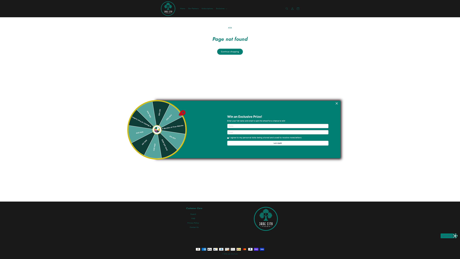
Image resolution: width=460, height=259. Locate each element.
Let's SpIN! (278, 143)
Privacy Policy (193, 223)
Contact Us (194, 227)
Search (193, 214)
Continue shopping (230, 51)
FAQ (193, 218)
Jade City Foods (233, 254)
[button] (221, 8)
